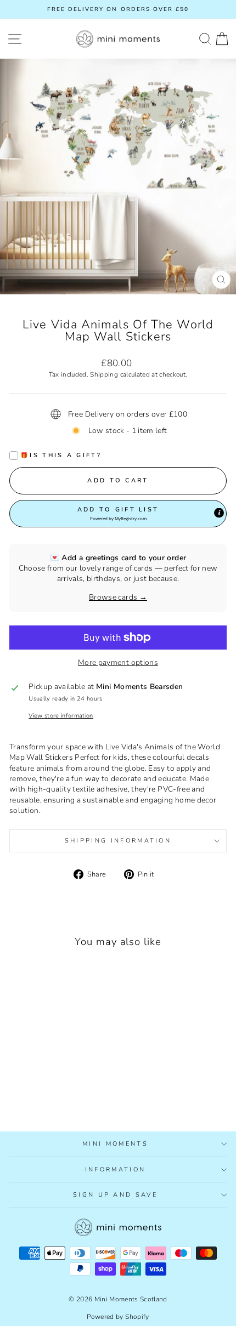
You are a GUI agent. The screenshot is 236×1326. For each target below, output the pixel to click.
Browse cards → (118, 597)
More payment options (118, 662)
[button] (118, 513)
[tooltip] (219, 512)
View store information (61, 716)
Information (115, 1169)
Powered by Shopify (118, 1316)
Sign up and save (115, 1195)
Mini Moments (115, 1144)
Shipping (104, 374)
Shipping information (118, 840)
